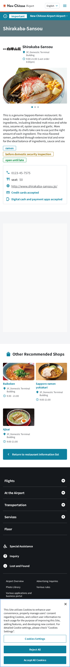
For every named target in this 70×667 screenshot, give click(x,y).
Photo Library (13, 586)
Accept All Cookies (35, 660)
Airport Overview (15, 581)
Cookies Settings (35, 638)
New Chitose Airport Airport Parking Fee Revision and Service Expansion (47, 16)
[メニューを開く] (65, 6)
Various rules (43, 586)
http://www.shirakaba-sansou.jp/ (34, 186)
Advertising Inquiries (47, 581)
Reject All (35, 649)
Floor (8, 529)
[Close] (65, 604)
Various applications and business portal (19, 594)
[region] (35, 633)
